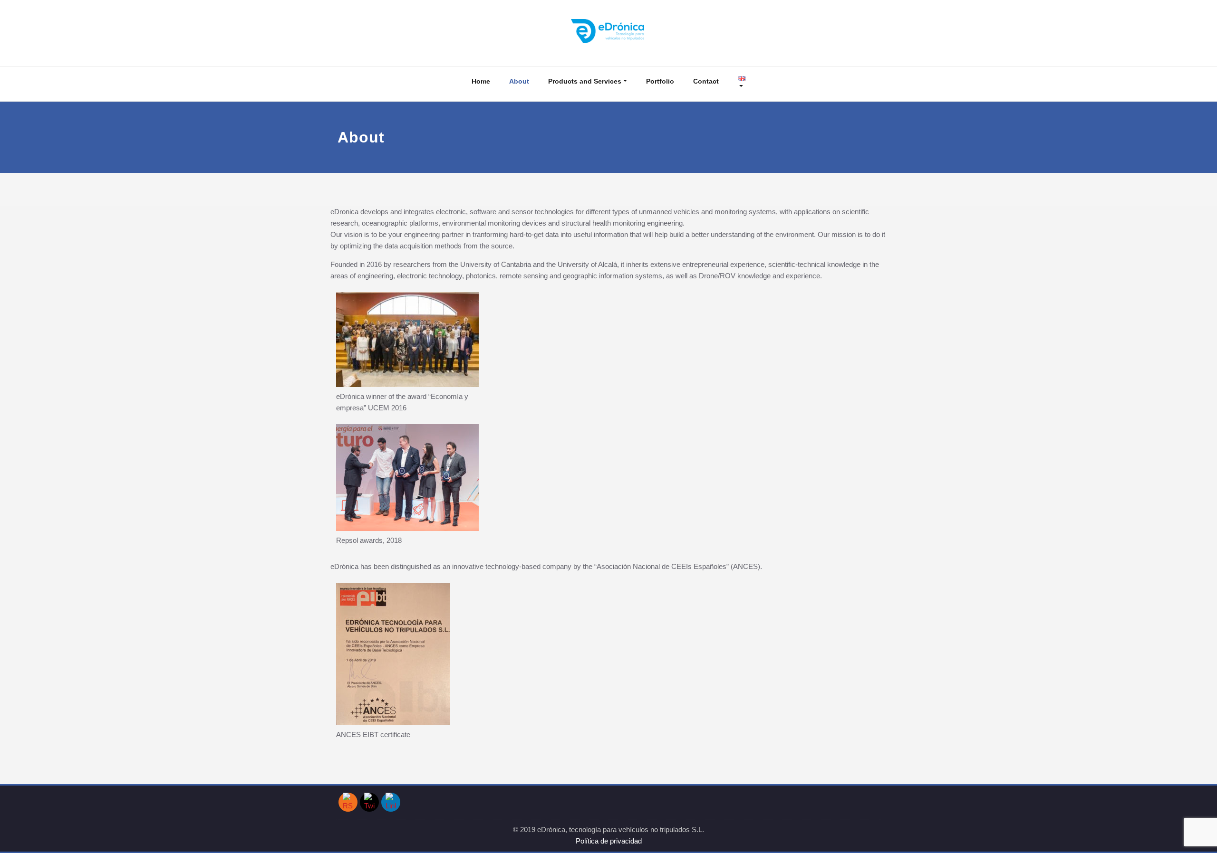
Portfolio (660, 81)
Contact (706, 81)
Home (481, 81)
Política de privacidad (609, 841)
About (519, 81)
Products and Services (584, 81)
